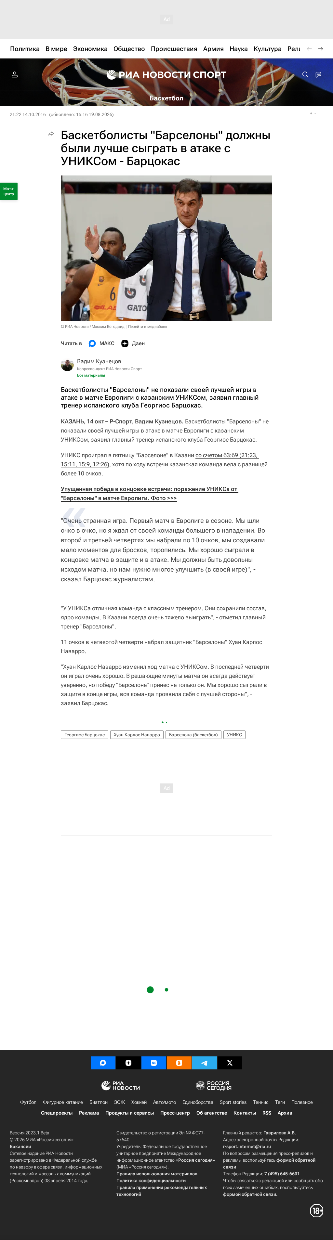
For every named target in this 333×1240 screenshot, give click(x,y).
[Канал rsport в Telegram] (204, 1062)
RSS (266, 1113)
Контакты (244, 1113)
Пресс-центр (175, 1113)
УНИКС (234, 734)
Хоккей (139, 1102)
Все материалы (91, 375)
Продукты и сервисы (129, 1113)
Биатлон (98, 1102)
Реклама (89, 1113)
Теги (280, 1102)
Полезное (302, 1102)
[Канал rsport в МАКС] (103, 1062)
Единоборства (197, 1102)
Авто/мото (164, 1102)
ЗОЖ (119, 1102)
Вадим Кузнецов (99, 361)
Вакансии (20, 1146)
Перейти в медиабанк (147, 326)
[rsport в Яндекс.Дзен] (128, 1062)
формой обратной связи (249, 1194)
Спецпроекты (57, 1113)
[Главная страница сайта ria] (144, 74)
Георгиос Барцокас (84, 734)
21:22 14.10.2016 (28, 114)
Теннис (261, 1102)
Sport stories (233, 1102)
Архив (285, 1113)
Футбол (28, 1102)
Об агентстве (211, 1113)
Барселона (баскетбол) (193, 734)
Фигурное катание (63, 1102)
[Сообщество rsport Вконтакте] (153, 1062)
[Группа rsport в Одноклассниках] (179, 1062)
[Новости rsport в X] (230, 1062)
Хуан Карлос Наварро (137, 734)
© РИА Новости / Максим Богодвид (93, 326)
